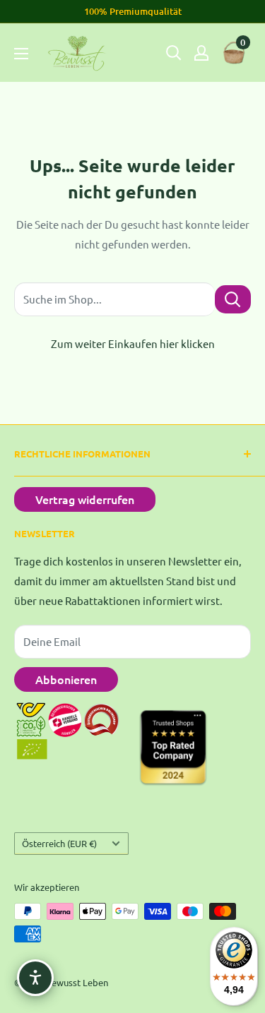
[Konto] (201, 53)
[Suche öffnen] (174, 53)
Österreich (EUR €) (59, 843)
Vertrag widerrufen (84, 499)
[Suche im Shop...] (233, 299)
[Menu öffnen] (21, 53)
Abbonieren (66, 679)
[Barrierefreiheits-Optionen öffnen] (35, 977)
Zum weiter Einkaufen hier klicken (133, 343)
